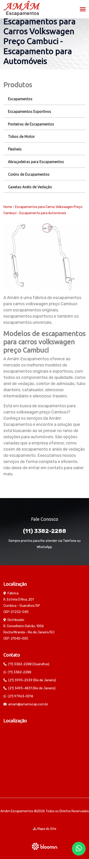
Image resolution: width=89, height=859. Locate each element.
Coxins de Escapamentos (29, 174)
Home (7, 207)
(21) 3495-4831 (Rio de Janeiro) (31, 688)
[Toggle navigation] (83, 9)
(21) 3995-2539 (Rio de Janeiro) (32, 680)
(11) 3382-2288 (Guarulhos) (28, 664)
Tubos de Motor (21, 136)
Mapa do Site (46, 829)
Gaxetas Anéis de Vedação (30, 187)
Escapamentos (20, 99)
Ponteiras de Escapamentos (31, 124)
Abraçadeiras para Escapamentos (36, 162)
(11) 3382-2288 (44, 531)
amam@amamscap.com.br (28, 704)
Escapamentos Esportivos (29, 111)
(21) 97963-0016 (20, 696)
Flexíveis (15, 149)
